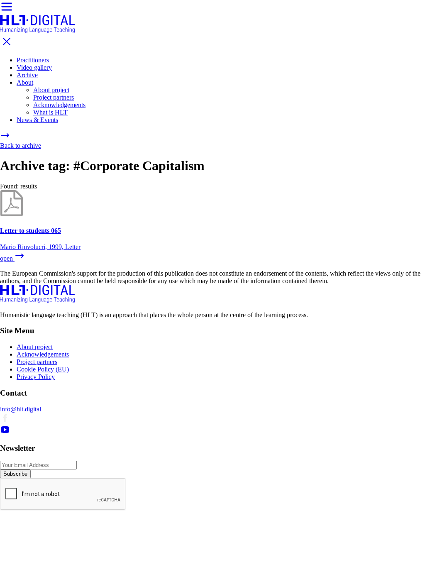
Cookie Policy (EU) (43, 369)
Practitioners (33, 60)
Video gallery (34, 67)
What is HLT (50, 112)
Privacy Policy (36, 376)
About (25, 82)
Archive (27, 74)
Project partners (53, 97)
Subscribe (15, 474)
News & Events (37, 119)
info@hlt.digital (20, 409)
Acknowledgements (59, 104)
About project (51, 89)
